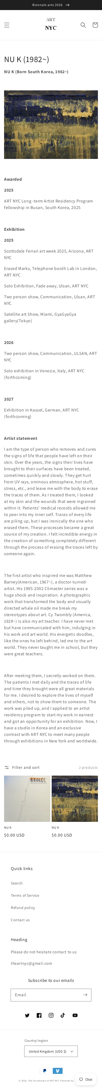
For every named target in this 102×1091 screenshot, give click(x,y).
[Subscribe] (85, 995)
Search (17, 883)
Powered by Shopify (71, 1080)
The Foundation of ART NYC (44, 1080)
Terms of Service (25, 895)
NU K (7, 827)
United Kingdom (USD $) (48, 1051)
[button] (7, 25)
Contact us (20, 919)
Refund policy (23, 907)
